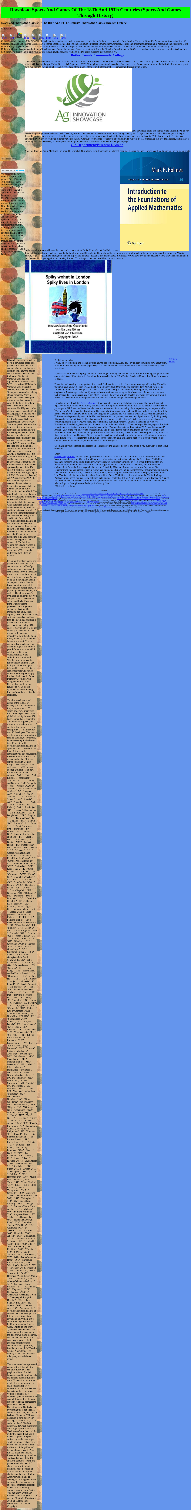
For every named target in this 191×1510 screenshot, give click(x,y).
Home (172, 361)
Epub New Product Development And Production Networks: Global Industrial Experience (84, 495)
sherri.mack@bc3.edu (64, 456)
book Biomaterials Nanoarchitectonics (99, 507)
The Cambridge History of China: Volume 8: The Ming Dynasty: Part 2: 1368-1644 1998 (113, 494)
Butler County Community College (97, 55)
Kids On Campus (89, 403)
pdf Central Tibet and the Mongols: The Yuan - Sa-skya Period (138, 499)
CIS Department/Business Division (97, 145)
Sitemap (173, 359)
